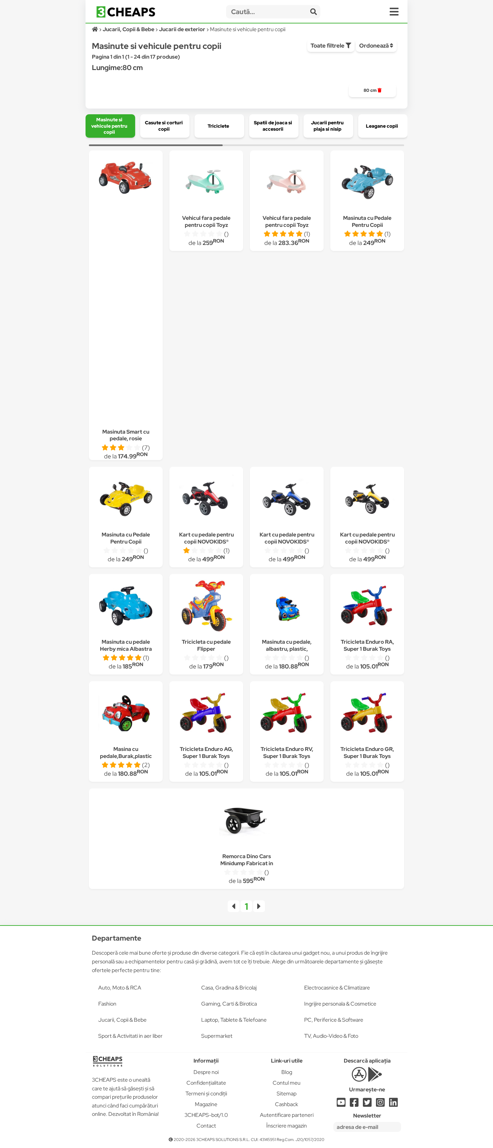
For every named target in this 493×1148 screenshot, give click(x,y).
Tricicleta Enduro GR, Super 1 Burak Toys (367, 753)
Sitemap (286, 1093)
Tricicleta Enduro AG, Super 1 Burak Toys (206, 753)
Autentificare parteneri (287, 1115)
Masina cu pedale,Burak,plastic (126, 753)
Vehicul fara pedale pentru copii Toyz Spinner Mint (206, 225)
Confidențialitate (206, 1082)
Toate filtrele (328, 45)
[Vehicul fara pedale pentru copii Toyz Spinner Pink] (286, 183)
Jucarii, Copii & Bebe (122, 1019)
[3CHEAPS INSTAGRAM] (380, 1104)
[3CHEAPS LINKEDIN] (393, 1104)
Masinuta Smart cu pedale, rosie (125, 435)
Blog (286, 1072)
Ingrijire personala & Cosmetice (340, 1003)
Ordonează (374, 45)
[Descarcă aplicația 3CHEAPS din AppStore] (359, 1078)
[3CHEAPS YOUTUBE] (341, 1104)
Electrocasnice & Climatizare (337, 987)
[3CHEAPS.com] (125, 12)
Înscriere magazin (286, 1125)
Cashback (286, 1104)
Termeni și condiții (206, 1093)
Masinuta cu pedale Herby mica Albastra (126, 645)
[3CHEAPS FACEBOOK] (354, 1104)
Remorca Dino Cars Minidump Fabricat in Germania (246, 863)
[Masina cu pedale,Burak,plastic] (125, 714)
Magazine (206, 1104)
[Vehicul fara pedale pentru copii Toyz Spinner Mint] (206, 183)
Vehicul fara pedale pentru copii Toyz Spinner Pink (287, 225)
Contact (206, 1125)
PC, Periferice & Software (333, 1019)
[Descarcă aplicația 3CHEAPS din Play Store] (375, 1078)
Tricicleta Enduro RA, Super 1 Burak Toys (367, 645)
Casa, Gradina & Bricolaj (229, 987)
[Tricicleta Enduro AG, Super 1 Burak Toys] (206, 714)
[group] (372, 90)
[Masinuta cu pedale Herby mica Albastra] (125, 607)
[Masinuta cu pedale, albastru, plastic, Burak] (286, 607)
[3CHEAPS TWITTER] (367, 1104)
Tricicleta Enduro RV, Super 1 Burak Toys (287, 753)
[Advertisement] (126, 311)
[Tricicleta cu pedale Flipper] (206, 607)
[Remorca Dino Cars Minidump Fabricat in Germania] (246, 821)
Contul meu (286, 1082)
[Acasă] (95, 29)
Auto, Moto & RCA (119, 987)
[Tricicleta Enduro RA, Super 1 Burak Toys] (367, 607)
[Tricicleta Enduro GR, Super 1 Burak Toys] (367, 714)
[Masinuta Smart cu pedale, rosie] (125, 179)
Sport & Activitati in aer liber (130, 1035)
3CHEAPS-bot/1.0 (206, 1115)
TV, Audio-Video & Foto (331, 1035)
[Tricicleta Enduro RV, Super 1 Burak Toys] (286, 714)
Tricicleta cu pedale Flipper (206, 645)
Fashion (107, 1003)
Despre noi (206, 1072)
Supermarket (216, 1035)
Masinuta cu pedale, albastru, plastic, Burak (287, 648)
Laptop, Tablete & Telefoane (234, 1019)
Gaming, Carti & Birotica (229, 1003)
